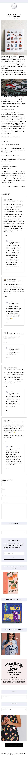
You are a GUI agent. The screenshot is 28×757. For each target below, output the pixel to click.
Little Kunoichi (21, 58)
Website (3, 496)
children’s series (5, 103)
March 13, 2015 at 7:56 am (15, 333)
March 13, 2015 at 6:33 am (15, 281)
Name (3, 482)
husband (3, 101)
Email (3, 489)
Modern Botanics (21, 172)
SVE (5, 172)
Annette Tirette (12, 367)
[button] (14, 1)
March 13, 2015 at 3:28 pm (15, 369)
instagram (4, 175)
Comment (4, 503)
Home (6, 68)
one (18, 106)
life (9, 186)
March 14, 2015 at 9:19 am (15, 422)
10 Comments (21, 186)
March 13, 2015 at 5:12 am (15, 201)
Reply (5, 235)
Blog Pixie (23, 753)
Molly (2, 118)
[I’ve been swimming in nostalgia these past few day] (14, 728)
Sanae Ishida (14, 6)
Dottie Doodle (11, 279)
